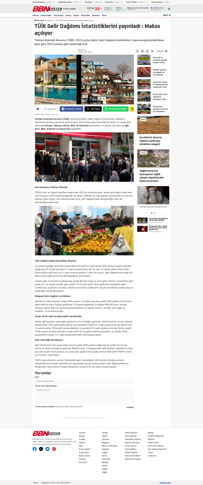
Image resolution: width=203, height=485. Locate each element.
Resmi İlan (85, 15)
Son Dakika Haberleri (157, 449)
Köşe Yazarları (131, 432)
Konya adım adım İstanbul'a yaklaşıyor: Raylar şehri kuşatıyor (160, 96)
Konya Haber (46, 15)
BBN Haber (40, 20)
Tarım (104, 15)
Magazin (106, 442)
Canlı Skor (152, 455)
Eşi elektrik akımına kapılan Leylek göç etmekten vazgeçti (151, 141)
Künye (150, 432)
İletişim (151, 439)
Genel (104, 465)
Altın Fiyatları (130, 449)
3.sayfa (82, 439)
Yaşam (76, 15)
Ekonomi (96, 15)
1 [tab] (151, 213)
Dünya (105, 432)
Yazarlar (105, 439)
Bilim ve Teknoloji (109, 446)
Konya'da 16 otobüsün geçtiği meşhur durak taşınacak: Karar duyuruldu (160, 60)
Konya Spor (59, 15)
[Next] (162, 212)
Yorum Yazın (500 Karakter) (46, 386)
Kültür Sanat (84, 455)
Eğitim (105, 436)
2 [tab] (154, 213)
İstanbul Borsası (132, 442)
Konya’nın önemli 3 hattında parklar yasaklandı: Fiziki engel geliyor (160, 84)
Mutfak (105, 462)
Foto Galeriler (131, 436)
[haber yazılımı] (165, 482)
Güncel (35, 15)
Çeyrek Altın (157, 8)
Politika (82, 459)
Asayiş (68, 15)
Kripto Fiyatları (131, 452)
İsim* (37, 377)
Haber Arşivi (153, 442)
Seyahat (105, 449)
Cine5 (150, 452)
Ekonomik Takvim (133, 455)
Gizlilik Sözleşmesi (156, 436)
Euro (119, 8)
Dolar (108, 8)
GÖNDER (130, 407)
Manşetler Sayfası (133, 439)
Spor (81, 446)
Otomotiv (106, 459)
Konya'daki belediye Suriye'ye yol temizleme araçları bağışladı (160, 109)
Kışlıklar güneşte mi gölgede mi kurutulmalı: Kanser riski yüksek (160, 72)
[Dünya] (153, 158)
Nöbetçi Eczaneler (133, 459)
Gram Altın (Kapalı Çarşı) (139, 8)
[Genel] (153, 124)
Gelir (90, 118)
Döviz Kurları (130, 446)
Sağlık (104, 452)
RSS (36, 483)
